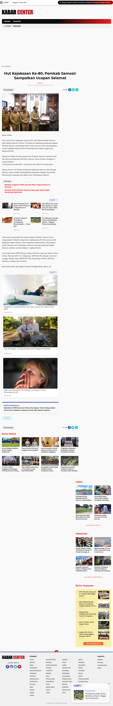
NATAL (80, 673)
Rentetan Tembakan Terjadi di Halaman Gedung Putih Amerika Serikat (102, 569)
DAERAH (7, 418)
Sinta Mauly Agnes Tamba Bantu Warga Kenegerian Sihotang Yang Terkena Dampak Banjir (101, 498)
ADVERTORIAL (51, 659)
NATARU (33, 676)
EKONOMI (81, 665)
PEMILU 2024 (50, 679)
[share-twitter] (73, 89)
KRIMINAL (65, 670)
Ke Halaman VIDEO (93, 525)
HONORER (33, 668)
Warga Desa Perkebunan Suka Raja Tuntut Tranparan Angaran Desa (87, 614)
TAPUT (48, 690)
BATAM (32, 662)
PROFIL (64, 684)
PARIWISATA (34, 679)
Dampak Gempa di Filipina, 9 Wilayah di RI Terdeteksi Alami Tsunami (83, 569)
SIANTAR (65, 687)
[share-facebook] (69, 89)
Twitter (16, 669)
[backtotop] (56, 652)
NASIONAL (66, 673)
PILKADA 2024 (67, 681)
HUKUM (48, 668)
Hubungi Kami (102, 665)
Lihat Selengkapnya (93, 643)
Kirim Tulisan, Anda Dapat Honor (86, 623)
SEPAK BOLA (50, 687)
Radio (99, 668)
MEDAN (48, 673)
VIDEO (79, 482)
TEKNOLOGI (66, 690)
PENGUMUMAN (83, 679)
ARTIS (80, 659)
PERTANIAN (50, 681)
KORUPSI (49, 670)
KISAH (80, 668)
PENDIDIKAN (66, 679)
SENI (31, 687)
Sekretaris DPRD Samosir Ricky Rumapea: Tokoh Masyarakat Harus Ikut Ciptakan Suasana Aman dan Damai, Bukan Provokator (29, 409)
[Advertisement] (71, 32)
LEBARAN (33, 673)
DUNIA (64, 665)
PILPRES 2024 (83, 681)
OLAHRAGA (66, 676)
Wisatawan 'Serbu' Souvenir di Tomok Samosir (100, 517)
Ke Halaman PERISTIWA (93, 577)
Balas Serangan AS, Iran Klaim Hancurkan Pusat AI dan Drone (102, 550)
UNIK (64, 692)
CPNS (64, 662)
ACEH (32, 659)
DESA (32, 665)
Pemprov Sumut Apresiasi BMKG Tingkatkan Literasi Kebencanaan (84, 2)
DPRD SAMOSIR (51, 665)
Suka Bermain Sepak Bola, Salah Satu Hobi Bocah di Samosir (83, 517)
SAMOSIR (17, 21)
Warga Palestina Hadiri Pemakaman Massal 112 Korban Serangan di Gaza (83, 550)
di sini (49, 267)
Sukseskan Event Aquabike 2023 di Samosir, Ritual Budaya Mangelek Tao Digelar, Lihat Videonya (83, 498)
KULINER (81, 670)
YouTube (21, 669)
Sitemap (100, 662)
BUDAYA (49, 662)
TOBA (48, 692)
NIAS (47, 676)
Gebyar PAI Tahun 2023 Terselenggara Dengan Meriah (86, 634)
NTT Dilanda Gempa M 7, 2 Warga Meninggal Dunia (87, 594)
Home (6, 3)
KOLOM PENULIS (35, 670)
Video (8, 26)
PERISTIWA (81, 534)
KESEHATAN (66, 668)
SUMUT (32, 690)
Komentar (9, 90)
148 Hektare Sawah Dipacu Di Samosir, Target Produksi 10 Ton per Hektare (87, 604)
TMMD (32, 692)
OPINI (80, 676)
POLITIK (32, 684)
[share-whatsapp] (76, 89)
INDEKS (7, 21)
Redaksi (100, 659)
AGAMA (64, 659)
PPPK (48, 684)
